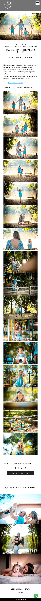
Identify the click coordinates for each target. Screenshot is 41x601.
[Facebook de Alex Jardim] (19, 593)
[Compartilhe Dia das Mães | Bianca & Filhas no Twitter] (22, 468)
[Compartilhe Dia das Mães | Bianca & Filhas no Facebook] (15, 468)
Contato (26, 589)
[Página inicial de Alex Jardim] (7, 5)
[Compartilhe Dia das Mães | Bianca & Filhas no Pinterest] (25, 468)
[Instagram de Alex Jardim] (21, 593)
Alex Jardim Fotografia (15, 83)
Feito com (20, 599)
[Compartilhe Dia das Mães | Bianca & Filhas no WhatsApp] (18, 468)
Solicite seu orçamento (20, 473)
